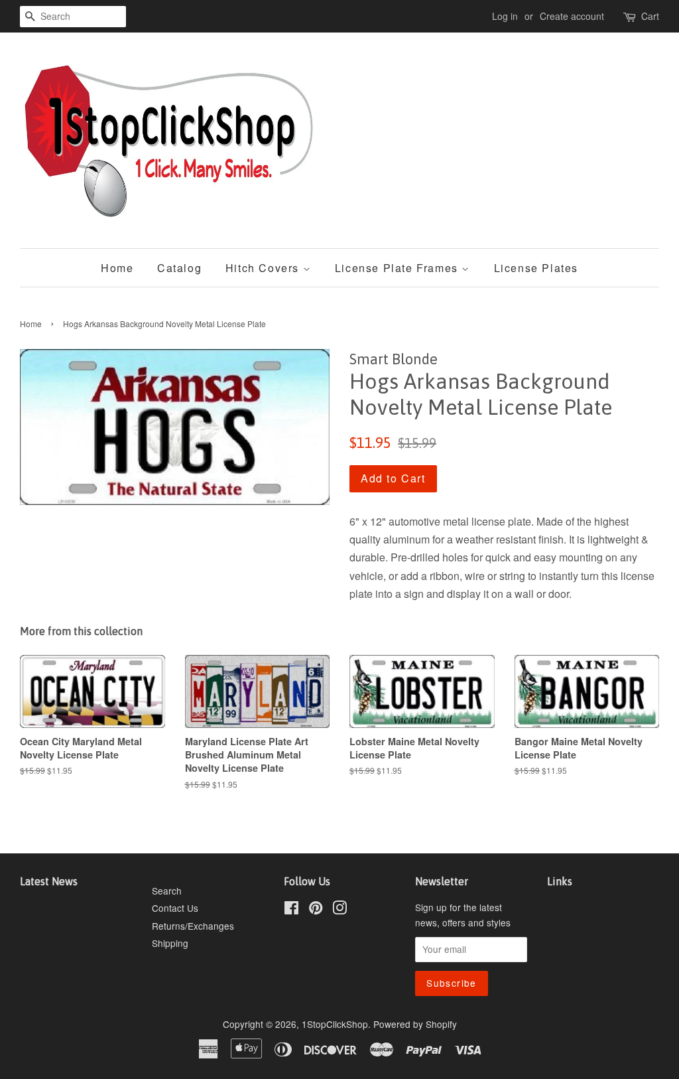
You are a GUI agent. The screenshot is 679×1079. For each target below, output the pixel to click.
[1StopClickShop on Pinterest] (315, 909)
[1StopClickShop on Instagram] (339, 909)
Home (117, 267)
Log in (505, 16)
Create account (572, 16)
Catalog (179, 267)
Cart (650, 16)
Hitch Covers (264, 267)
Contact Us (175, 907)
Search (167, 890)
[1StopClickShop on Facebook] (291, 909)
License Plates (536, 267)
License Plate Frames (398, 267)
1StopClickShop (335, 1024)
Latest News (49, 881)
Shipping (170, 943)
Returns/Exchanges (193, 925)
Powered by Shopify (415, 1024)
